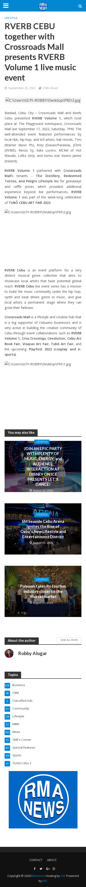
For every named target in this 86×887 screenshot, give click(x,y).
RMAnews (37, 876)
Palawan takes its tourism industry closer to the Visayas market (43, 591)
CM (63, 876)
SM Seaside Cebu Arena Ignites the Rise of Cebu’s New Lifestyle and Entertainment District (43, 529)
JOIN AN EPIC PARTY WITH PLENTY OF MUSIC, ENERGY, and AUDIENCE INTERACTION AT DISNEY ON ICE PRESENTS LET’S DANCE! (43, 466)
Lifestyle (11, 18)
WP (44, 881)
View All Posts (69, 640)
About (52, 860)
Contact (35, 860)
